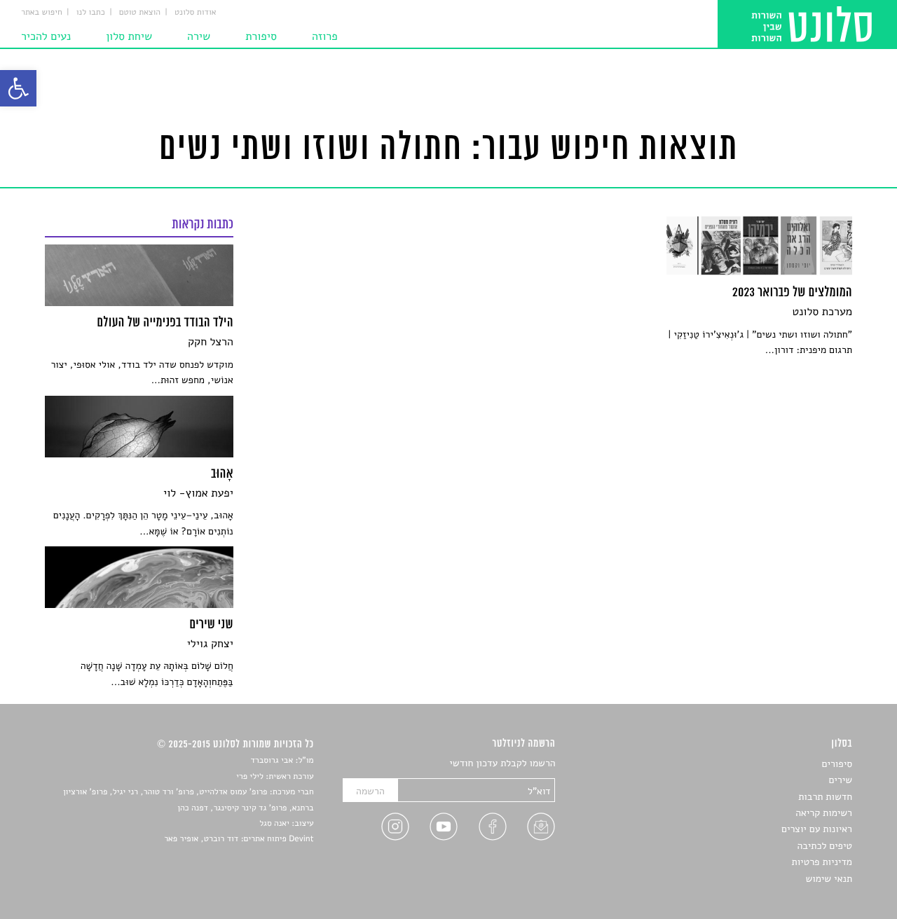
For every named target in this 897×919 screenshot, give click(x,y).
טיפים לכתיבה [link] (824, 845)
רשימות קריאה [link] (823, 813)
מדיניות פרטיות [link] (822, 862)
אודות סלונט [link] (195, 12)
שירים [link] (840, 780)
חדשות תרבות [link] (825, 796)
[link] (18, 88)
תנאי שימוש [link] (828, 878)
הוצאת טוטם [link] (139, 12)
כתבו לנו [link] (90, 12)
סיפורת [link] (261, 36)
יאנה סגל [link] (274, 823)
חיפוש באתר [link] (41, 12)
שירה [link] (198, 36)
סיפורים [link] (837, 764)
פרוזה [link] (325, 36)
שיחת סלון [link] (129, 36)
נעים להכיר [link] (46, 36)
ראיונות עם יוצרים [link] (816, 829)
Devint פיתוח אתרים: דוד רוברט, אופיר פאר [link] (238, 839)
